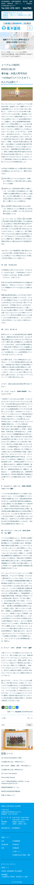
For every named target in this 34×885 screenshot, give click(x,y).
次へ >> (30, 718)
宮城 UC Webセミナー (8, 795)
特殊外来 (16, 844)
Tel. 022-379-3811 (10, 8)
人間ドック (16, 851)
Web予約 (27, 8)
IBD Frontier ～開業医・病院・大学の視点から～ (16, 765)
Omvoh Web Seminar (8, 777)
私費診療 (16, 848)
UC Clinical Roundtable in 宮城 (11, 758)
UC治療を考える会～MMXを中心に (12, 769)
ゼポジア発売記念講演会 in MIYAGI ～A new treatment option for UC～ (15, 782)
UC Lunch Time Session (9, 773)
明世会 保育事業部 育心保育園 (12, 871)
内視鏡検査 (16, 841)
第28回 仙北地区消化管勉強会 (10, 791)
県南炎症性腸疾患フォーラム (10, 787)
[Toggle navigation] (29, 28)
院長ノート (10, 712)
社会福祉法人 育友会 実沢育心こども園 (14, 877)
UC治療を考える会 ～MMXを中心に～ (13, 762)
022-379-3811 (13, 814)
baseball (18, 712)
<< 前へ (3, 718)
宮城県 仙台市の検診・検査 (21, 855)
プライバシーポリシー (9, 864)
